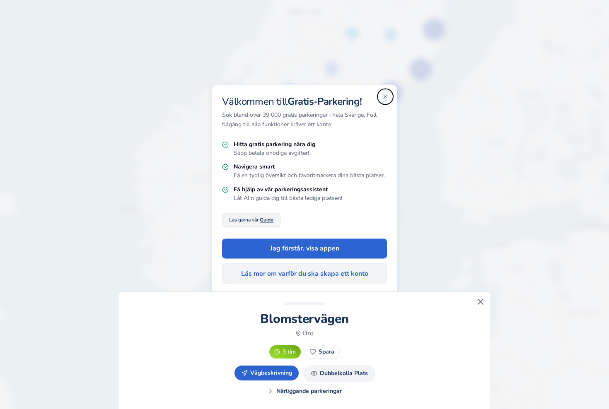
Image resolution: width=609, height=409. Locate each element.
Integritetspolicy (281, 306)
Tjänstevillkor (325, 306)
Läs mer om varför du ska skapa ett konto (304, 274)
